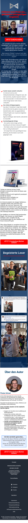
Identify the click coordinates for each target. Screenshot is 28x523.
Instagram (15, 487)
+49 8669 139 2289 (14, 468)
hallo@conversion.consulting (14, 465)
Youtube (15, 490)
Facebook (15, 484)
